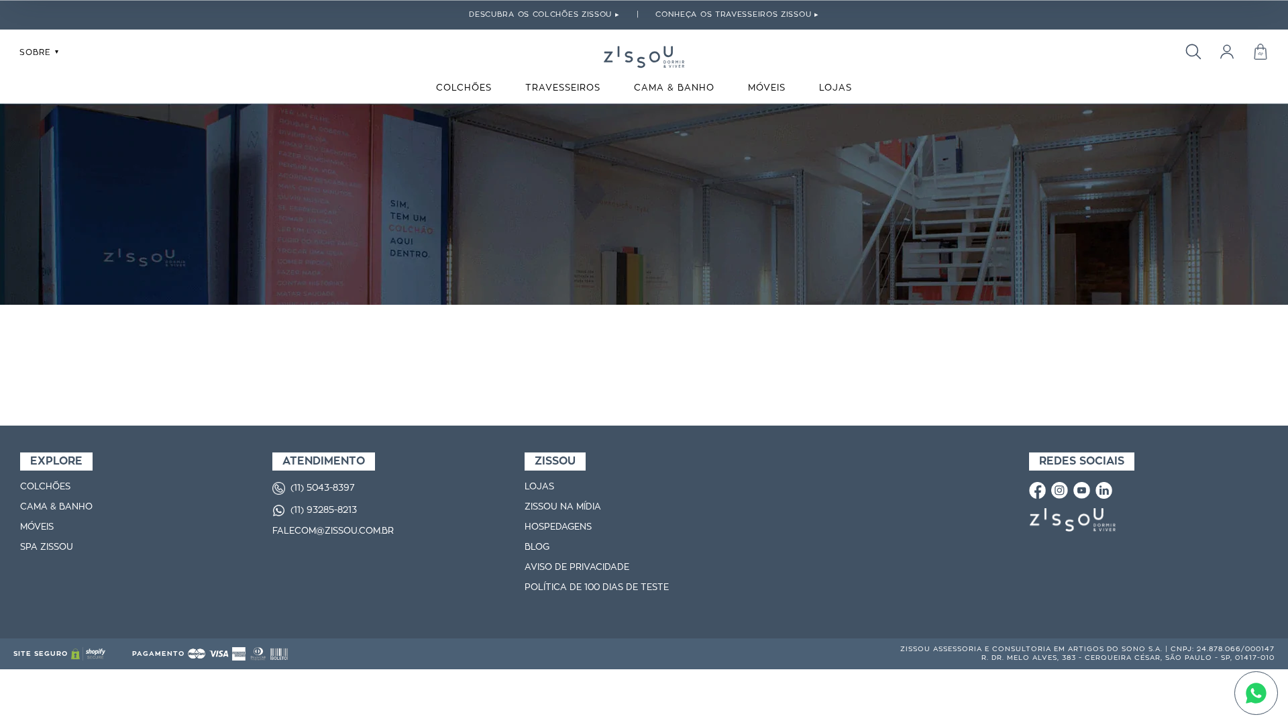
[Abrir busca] (1193, 51)
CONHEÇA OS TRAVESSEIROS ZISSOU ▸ (736, 14)
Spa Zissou (46, 547)
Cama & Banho (56, 507)
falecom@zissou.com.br (333, 531)
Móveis (37, 527)
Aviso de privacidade (577, 567)
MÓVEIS (767, 88)
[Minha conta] (1226, 51)
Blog (537, 547)
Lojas (539, 487)
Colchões (45, 487)
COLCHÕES (464, 88)
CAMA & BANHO (674, 88)
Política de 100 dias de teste (597, 587)
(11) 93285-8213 (323, 510)
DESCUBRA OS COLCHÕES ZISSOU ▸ (544, 14)
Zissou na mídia (563, 507)
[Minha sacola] (1260, 51)
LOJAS (835, 88)
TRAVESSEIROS (562, 88)
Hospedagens (558, 527)
